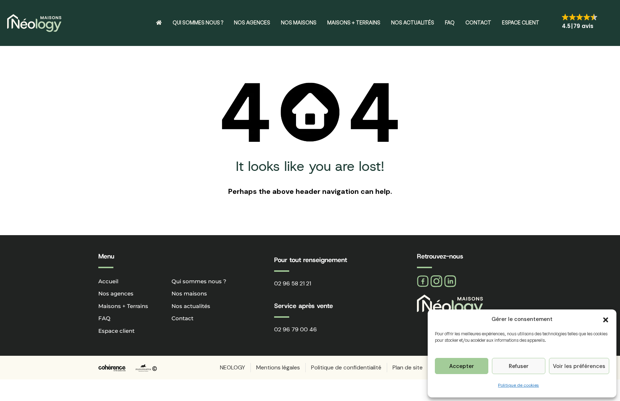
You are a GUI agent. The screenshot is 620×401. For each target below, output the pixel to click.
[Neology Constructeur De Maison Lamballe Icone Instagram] (436, 281)
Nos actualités (412, 22)
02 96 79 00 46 (295, 329)
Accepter (461, 366)
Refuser (519, 366)
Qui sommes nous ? (198, 22)
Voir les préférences (579, 366)
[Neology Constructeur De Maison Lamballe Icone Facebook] (423, 281)
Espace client (520, 22)
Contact (478, 22)
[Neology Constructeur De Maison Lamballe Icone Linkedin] (450, 281)
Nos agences (252, 22)
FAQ (450, 22)
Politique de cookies (518, 385)
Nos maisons (298, 22)
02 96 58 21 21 (292, 283)
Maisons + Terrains (353, 22)
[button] (605, 319)
